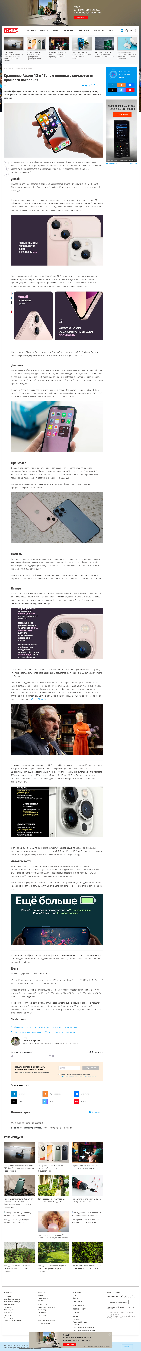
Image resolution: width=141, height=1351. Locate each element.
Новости (44, 30)
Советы (55, 30)
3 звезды (88, 85)
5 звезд (94, 85)
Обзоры (30, 30)
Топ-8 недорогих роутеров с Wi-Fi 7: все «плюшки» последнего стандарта (126, 56)
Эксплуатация (43, 1298)
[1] (12, 1056)
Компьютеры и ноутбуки (12, 1302)
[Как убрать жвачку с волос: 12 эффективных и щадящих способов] (53, 1221)
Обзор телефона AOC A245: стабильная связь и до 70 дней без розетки (82, 56)
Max (51, 1102)
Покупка (41, 1295)
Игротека (77, 1292)
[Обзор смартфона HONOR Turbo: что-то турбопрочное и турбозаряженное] (53, 1152)
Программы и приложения (13, 1320)
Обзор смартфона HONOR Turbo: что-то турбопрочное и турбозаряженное (35, 56)
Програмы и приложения (46, 1320)
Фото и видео (8, 1310)
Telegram (21, 1094)
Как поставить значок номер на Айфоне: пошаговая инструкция (44, 1032)
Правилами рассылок (68, 1076)
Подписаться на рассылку (118, 1302)
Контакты (133, 163)
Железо (75, 1298)
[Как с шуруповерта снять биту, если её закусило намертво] (87, 1185)
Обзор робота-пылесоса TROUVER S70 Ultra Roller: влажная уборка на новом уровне (13, 57)
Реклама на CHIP (112, 163)
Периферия (8, 1307)
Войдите (15, 1128)
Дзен (20, 1102)
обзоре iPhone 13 (39, 699)
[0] (53, 1056)
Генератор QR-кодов (80, 1322)
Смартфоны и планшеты (12, 1299)
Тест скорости (79, 1309)
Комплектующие (9, 1304)
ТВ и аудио (7, 1315)
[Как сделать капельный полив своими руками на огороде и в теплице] (19, 1252)
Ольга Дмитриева (31, 1040)
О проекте (76, 1319)
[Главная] (4, 68)
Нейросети (84, 30)
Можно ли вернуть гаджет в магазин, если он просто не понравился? (46, 1027)
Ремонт (40, 1301)
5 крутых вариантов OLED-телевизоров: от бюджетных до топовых (104, 55)
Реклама (77, 1313)
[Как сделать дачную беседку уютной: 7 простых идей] (19, 1214)
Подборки (68, 30)
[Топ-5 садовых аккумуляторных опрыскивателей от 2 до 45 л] (53, 1185)
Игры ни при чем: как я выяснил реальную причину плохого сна (58, 55)
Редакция (76, 1325)
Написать (96, 1112)
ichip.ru (76, 1316)
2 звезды (86, 85)
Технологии (98, 30)
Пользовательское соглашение (83, 1327)
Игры (74, 1295)
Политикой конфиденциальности (86, 1076)
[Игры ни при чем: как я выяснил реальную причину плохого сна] (87, 1152)
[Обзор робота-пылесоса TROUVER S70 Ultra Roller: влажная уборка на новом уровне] (19, 1152)
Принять (127, 1346)
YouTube (84, 1102)
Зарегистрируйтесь (33, 1128)
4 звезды (91, 85)
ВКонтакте (85, 1094)
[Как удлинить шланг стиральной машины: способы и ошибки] (87, 1214)
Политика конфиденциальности (84, 1330)
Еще (109, 30)
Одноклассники (55, 1094)
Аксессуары (8, 1312)
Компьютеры (42, 1310)
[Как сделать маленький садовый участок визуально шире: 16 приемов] (53, 1252)
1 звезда (83, 85)
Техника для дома (10, 1318)
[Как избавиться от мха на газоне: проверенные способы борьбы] (87, 1252)
